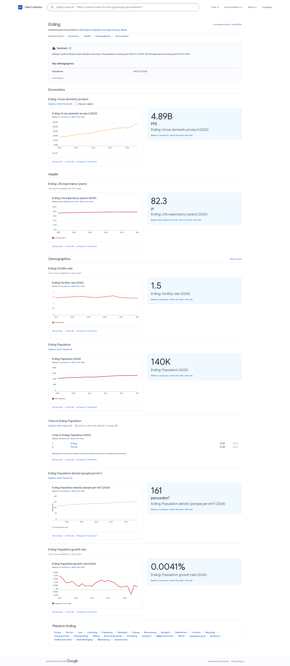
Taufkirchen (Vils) (63, 639)
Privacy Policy (237, 661)
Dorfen (74, 447)
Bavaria (97, 30)
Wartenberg (103, 639)
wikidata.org (64, 438)
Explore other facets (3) (60, 104)
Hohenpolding (81, 636)
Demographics (103, 36)
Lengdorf (147, 636)
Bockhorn (215, 636)
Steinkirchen (121, 639)
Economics (73, 36)
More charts (236, 259)
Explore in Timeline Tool (88, 162)
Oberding (92, 632)
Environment (121, 36)
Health (87, 36)
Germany (106, 30)
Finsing (135, 632)
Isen (80, 632)
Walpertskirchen (164, 636)
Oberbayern (85, 30)
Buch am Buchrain (113, 636)
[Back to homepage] (20, 7)
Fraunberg (107, 632)
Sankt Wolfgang (84, 639)
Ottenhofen (181, 632)
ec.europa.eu (57, 78)
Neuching (210, 632)
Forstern (196, 632)
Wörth (181, 636)
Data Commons (33, 7)
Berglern (165, 632)
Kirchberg (132, 636)
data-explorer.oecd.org (68, 201)
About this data (78, 117)
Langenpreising (197, 636)
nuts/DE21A (236, 24)
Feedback (267, 7)
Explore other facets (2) (60, 478)
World (124, 30)
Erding (74, 443)
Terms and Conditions (218, 661)
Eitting (96, 636)
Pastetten (122, 632)
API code (70, 162)
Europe (116, 30)
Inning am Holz (61, 636)
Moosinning (150, 632)
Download (59, 162)
